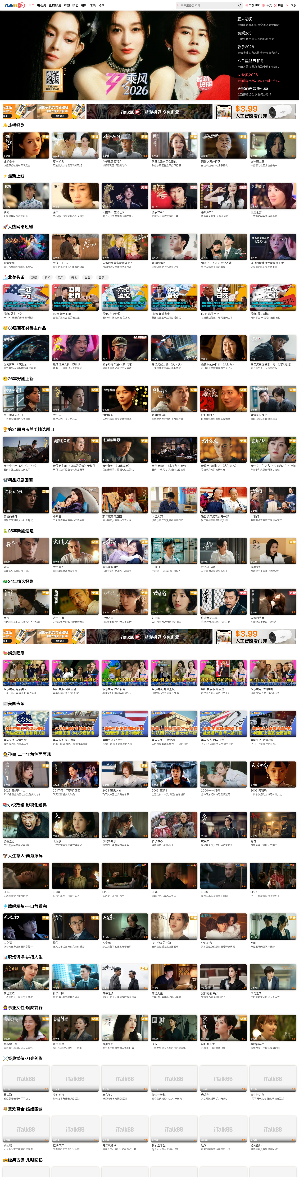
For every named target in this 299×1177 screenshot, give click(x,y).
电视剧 (41, 5)
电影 (84, 5)
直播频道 (55, 5)
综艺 (75, 5)
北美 (93, 5)
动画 (101, 5)
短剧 (67, 5)
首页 (31, 5)
